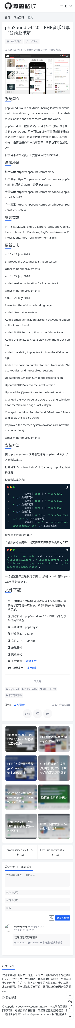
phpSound (13, 689)
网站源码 (19, 17)
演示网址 (32, 668)
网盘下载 (31, 661)
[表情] (51, 918)
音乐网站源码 (15, 695)
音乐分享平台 (49, 689)
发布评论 (64, 917)
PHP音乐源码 (30, 689)
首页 (7, 17)
